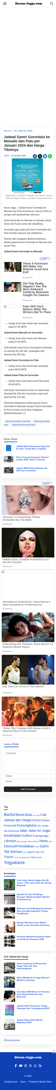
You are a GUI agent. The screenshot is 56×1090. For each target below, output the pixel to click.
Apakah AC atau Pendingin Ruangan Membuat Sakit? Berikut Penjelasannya (33, 896)
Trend (16, 857)
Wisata (39, 857)
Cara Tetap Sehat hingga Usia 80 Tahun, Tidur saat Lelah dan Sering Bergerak (34, 882)
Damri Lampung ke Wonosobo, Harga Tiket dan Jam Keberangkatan (32, 966)
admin (6, 155)
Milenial (30, 841)
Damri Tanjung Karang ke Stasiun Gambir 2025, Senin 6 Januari (32, 458)
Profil (37, 847)
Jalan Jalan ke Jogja (34, 830)
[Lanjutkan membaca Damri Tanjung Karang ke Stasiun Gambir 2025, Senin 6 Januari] (8, 459)
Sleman (16, 852)
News (43, 841)
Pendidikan (26, 846)
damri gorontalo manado (17, 421)
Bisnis (20, 815)
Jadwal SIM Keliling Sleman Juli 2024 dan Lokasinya (31, 469)
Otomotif (10, 846)
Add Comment (28, 789)
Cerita (36, 820)
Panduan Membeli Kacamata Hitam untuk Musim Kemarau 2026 (34, 937)
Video (33, 857)
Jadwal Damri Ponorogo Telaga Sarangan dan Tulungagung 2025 (33, 1007)
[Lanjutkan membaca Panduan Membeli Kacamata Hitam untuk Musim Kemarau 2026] (9, 941)
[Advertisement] (28, 35)
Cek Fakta (36, 815)
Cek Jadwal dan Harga (23, 131)
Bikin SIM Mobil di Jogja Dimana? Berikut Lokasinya (33, 978)
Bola (28, 815)
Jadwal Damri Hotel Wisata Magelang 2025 (30, 1021)
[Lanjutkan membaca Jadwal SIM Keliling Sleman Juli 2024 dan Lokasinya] (8, 470)
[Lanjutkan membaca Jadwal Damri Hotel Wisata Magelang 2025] (9, 1024)
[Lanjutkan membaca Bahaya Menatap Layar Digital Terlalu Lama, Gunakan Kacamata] (9, 927)
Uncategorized (24, 857)
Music (36, 841)
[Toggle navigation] (5, 3)
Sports (31, 851)
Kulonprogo (41, 835)
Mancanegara (22, 841)
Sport (25, 852)
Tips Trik (39, 852)
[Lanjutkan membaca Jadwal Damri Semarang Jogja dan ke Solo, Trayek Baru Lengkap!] (8, 448)
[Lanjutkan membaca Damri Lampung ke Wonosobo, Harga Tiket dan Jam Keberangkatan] (9, 968)
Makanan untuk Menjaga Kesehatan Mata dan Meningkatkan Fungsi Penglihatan (34, 911)
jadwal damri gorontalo (23, 424)
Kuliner (27, 835)
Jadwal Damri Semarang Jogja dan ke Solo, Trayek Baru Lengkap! (33, 447)
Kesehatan (12, 835)
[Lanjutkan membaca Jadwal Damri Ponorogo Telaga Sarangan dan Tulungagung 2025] (9, 1010)
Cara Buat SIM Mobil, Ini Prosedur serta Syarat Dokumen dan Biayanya (33, 994)
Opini (50, 841)
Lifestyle (10, 841)
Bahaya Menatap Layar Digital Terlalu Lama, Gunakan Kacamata (33, 923)
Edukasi (45, 820)
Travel (8, 857)
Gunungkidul (26, 825)
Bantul (9, 814)
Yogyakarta (14, 862)
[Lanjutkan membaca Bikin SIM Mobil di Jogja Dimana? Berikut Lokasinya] (9, 982)
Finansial (10, 825)
